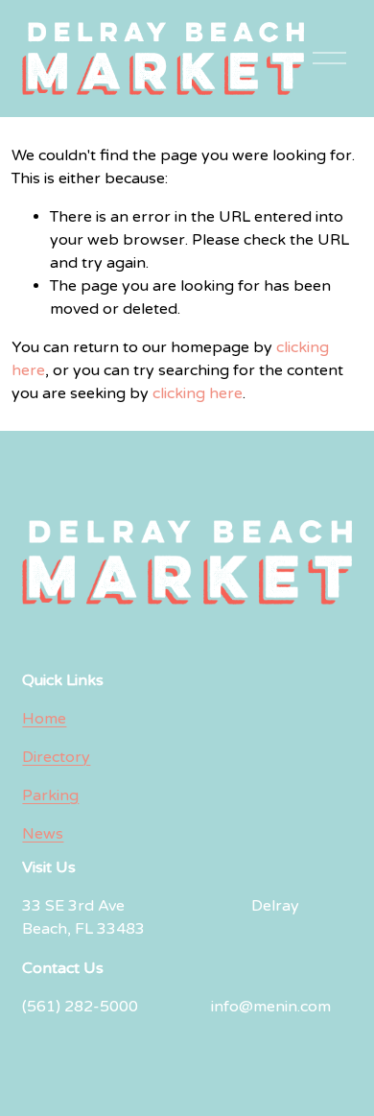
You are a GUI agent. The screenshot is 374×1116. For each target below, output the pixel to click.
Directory (56, 757)
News (42, 833)
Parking (50, 795)
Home (44, 718)
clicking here (197, 393)
